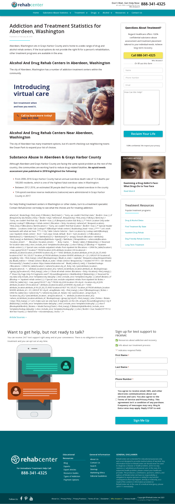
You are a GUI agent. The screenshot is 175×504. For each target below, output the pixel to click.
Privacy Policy (66, 499)
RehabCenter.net (153, 497)
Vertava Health (129, 499)
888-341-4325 (153, 4)
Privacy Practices (79, 499)
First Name (122, 355)
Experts (67, 466)
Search (93, 466)
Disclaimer (105, 499)
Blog (66, 463)
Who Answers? (134, 7)
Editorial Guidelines (98, 476)
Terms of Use (93, 499)
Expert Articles (70, 469)
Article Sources (17, 317)
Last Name (122, 367)
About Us (94, 459)
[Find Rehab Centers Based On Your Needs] (34, 458)
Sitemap (93, 469)
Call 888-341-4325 (143, 55)
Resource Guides (71, 473)
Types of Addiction (72, 476)
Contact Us (95, 462)
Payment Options (71, 479)
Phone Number (124, 379)
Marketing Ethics (97, 472)
